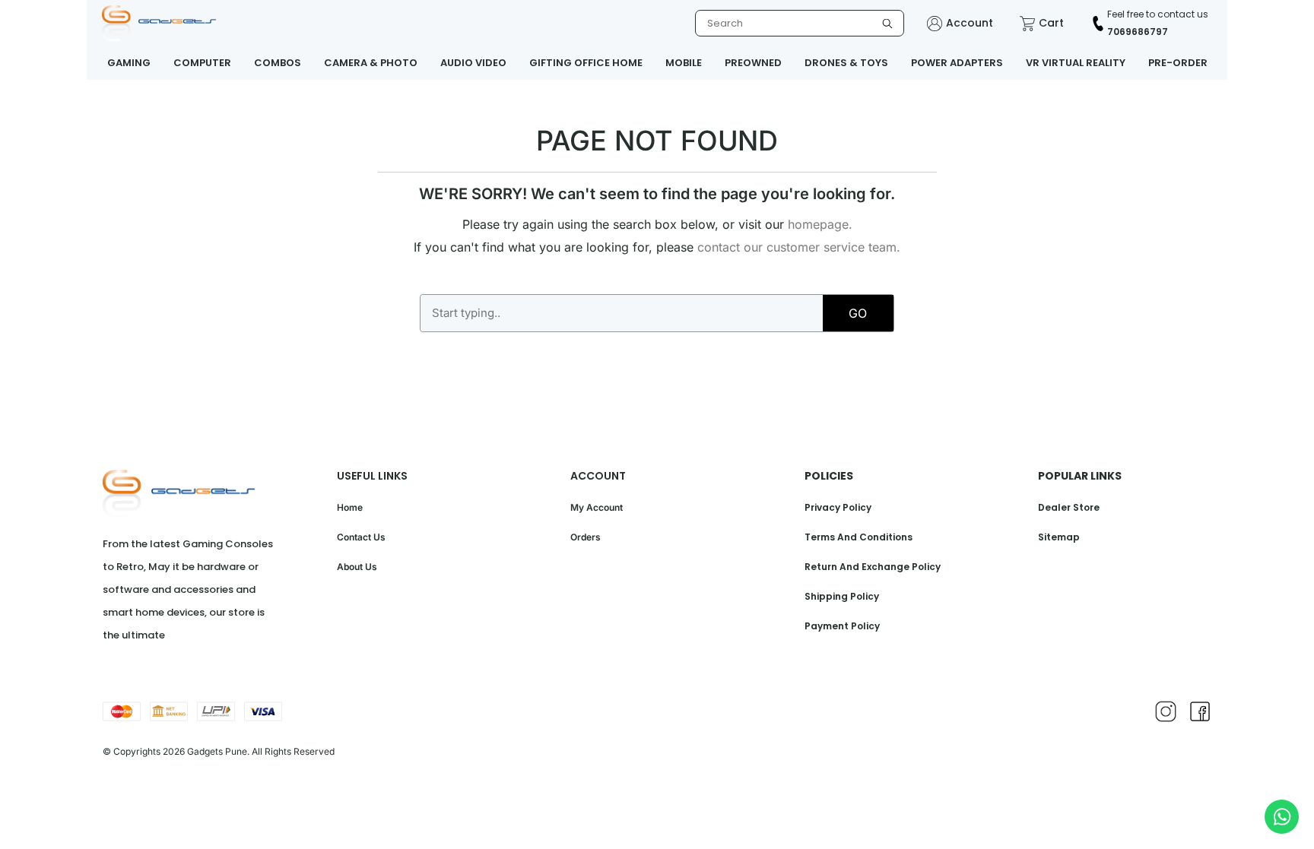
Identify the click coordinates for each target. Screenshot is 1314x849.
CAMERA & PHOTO (370, 62)
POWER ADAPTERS (957, 62)
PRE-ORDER (1178, 62)
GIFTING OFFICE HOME (586, 62)
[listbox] (799, 23)
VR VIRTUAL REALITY (1075, 62)
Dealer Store (1069, 507)
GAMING (129, 62)
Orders (585, 537)
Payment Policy (842, 625)
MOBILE (683, 62)
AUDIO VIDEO (473, 62)
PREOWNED (753, 62)
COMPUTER (202, 62)
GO (858, 313)
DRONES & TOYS (846, 62)
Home (350, 507)
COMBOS (277, 62)
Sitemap (1059, 537)
